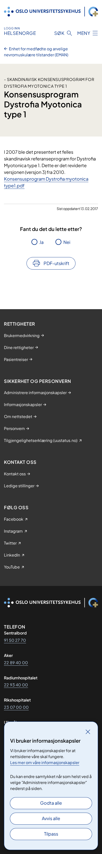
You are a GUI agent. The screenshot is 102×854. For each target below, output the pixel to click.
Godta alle (51, 803)
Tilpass (51, 834)
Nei (66, 242)
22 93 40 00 (16, 684)
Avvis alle (51, 818)
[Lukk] (88, 732)
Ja (41, 242)
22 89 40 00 (16, 662)
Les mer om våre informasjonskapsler (44, 762)
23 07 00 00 (16, 707)
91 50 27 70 (15, 640)
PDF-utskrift (56, 263)
